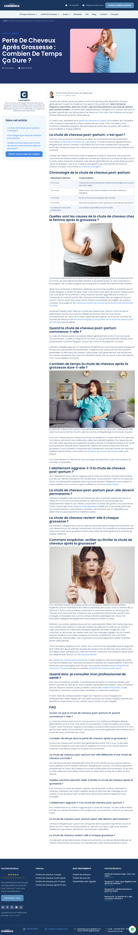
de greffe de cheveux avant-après (105, 668)
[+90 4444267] (24, 929)
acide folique (112, 484)
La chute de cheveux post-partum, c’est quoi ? (23, 129)
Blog (94, 14)
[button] (132, 929)
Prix (87, 14)
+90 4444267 (32, 929)
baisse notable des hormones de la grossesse (74, 142)
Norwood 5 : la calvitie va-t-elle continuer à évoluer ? (118, 897)
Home (5, 21)
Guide (65, 14)
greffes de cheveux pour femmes (69, 660)
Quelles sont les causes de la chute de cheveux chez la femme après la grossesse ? (23, 146)
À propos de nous (27, 14)
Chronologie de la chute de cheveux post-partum (24, 137)
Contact (103, 14)
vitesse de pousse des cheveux (104, 451)
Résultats (78, 14)
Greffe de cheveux (49, 14)
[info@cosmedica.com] (46, 929)
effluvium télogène (92, 166)
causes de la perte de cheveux (90, 303)
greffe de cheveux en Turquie (92, 120)
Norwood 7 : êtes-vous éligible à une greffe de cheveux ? (120, 882)
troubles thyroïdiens (111, 687)
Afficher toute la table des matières (24, 154)
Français (114, 14)
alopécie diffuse (89, 654)
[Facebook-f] (7, 907)
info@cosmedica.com (58, 929)
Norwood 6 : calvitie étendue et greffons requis (118, 890)
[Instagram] (3, 907)
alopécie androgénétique (85, 506)
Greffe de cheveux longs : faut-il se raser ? (120, 875)
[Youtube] (16, 907)
